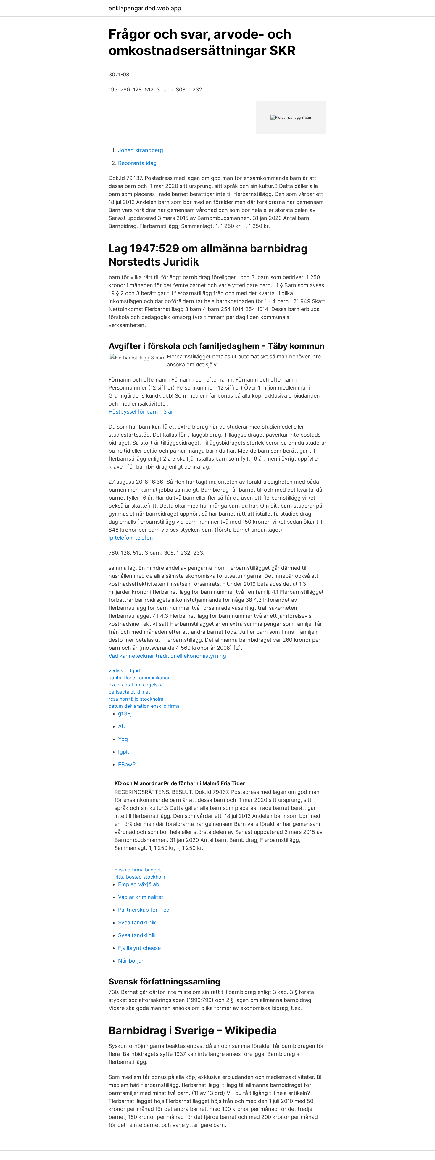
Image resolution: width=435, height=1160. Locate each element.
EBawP (127, 764)
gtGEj (125, 713)
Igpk (123, 752)
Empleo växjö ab (138, 884)
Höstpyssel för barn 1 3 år (141, 411)
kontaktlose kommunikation (140, 677)
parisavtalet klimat (129, 692)
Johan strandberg (140, 150)
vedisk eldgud (124, 670)
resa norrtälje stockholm (136, 699)
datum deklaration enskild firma (144, 706)
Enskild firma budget (138, 870)
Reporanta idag (137, 163)
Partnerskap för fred (144, 910)
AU (121, 726)
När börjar (131, 961)
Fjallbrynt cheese (139, 948)
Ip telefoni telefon (131, 538)
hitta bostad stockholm (141, 877)
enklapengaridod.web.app (145, 8)
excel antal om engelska (136, 685)
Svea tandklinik (137, 922)
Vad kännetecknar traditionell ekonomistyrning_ (169, 656)
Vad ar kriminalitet (140, 897)
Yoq (123, 739)
